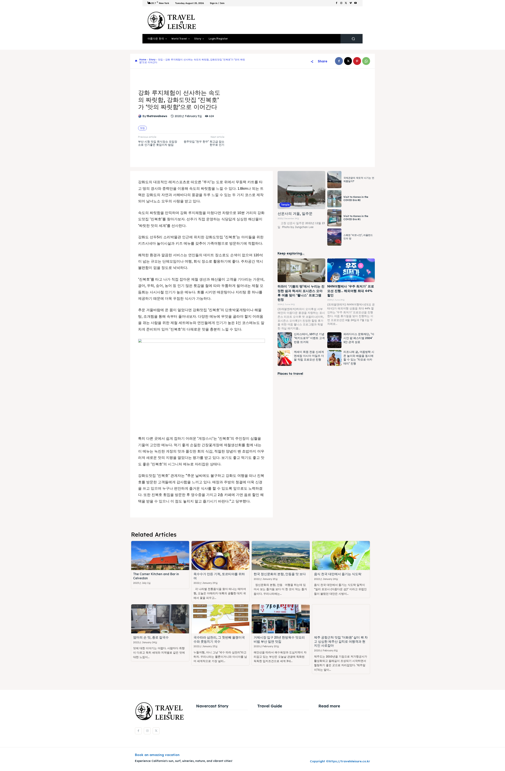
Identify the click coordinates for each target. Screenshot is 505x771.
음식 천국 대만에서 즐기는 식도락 (337, 574)
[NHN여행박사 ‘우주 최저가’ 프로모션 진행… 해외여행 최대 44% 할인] (351, 270)
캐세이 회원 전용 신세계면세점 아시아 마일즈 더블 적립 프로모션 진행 (309, 355)
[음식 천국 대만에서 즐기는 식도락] (341, 555)
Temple (285, 204)
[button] (353, 38)
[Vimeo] (350, 3)
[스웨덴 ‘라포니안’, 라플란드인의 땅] (334, 237)
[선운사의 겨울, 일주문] (301, 190)
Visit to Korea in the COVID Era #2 (355, 198)
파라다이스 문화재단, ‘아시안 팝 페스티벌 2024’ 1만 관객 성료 (358, 338)
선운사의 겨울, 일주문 (295, 213)
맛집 (160, 59)
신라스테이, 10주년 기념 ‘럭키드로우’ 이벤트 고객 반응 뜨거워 (309, 338)
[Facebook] (336, 3)
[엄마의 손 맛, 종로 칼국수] (160, 618)
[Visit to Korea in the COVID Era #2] (334, 198)
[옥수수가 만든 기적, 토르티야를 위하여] (221, 555)
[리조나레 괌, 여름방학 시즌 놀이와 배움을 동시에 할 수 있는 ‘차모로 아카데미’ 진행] (334, 358)
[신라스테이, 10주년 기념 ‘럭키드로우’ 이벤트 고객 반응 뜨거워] (285, 340)
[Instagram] (341, 3)
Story (152, 59)
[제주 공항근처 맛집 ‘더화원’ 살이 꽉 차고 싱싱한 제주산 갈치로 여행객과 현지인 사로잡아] (341, 618)
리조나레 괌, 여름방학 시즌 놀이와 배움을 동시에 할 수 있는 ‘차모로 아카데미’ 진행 (358, 357)
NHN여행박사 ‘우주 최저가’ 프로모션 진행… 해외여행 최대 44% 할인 (350, 290)
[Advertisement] (285, 20)
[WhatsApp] (366, 61)
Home (142, 59)
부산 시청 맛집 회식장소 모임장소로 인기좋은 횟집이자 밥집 (157, 143)
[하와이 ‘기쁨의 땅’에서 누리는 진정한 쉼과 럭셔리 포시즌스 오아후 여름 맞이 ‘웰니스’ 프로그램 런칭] (301, 270)
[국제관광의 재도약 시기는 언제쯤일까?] (334, 179)
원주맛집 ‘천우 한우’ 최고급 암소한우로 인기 (204, 143)
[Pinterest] (357, 61)
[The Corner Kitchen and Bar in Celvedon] (160, 555)
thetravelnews (157, 116)
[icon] (136, 61)
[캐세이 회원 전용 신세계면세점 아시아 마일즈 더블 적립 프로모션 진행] (285, 358)
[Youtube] (355, 3)
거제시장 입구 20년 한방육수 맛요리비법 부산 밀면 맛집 (279, 639)
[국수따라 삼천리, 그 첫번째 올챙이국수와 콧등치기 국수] (221, 618)
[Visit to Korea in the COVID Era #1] (334, 217)
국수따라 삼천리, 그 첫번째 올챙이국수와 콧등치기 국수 (219, 639)
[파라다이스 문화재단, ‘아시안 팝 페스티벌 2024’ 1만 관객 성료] (334, 340)
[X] (346, 3)
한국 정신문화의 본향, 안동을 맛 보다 (280, 574)
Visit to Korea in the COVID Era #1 (355, 218)
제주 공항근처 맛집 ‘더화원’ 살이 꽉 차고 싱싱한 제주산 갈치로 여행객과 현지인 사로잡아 (341, 641)
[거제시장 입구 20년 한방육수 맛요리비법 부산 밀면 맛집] (281, 618)
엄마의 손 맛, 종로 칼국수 (151, 637)
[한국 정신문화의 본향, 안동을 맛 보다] (281, 555)
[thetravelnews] (140, 116)
